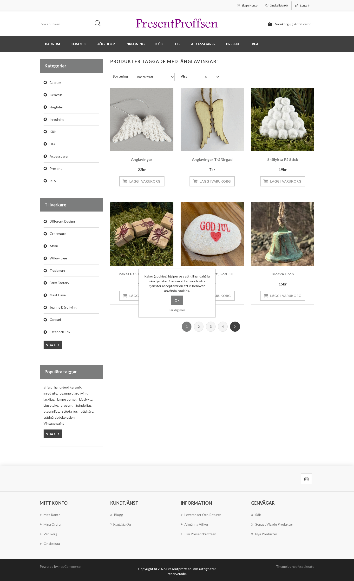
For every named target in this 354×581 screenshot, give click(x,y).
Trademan (57, 270)
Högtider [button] (106, 44)
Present (56, 168)
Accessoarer (59, 156)
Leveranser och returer (202, 515)
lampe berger (67, 399)
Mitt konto (52, 515)
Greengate (58, 233)
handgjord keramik (68, 387)
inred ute (51, 393)
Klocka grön (283, 273)
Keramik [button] (78, 44)
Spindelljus (83, 405)
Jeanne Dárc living (63, 307)
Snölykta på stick (282, 159)
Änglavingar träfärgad (212, 159)
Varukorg (50, 534)
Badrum (55, 82)
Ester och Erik (60, 332)
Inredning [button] (135, 44)
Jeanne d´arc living (74, 393)
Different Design (62, 221)
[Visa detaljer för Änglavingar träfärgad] (212, 119)
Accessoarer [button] (203, 44)
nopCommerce (70, 566)
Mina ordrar (53, 524)
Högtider (56, 107)
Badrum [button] (52, 44)
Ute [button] (177, 44)
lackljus (49, 399)
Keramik (56, 95)
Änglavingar (141, 159)
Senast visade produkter (274, 524)
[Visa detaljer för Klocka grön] (282, 233)
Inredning (57, 119)
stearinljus (52, 411)
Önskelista (52, 543)
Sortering (120, 76)
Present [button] (233, 44)
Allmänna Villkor (196, 524)
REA (255, 44)
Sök (99, 24)
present (67, 405)
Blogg (118, 515)
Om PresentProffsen (200, 534)
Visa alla (52, 345)
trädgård (87, 411)
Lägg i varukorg (144, 181)
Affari (54, 246)
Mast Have (58, 295)
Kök (53, 132)
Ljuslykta (86, 399)
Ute (52, 144)
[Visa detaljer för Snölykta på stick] (282, 119)
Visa (184, 76)
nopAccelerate (303, 566)
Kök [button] (159, 44)
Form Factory (59, 283)
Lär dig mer (177, 310)
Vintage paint (54, 423)
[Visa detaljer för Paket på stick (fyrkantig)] (141, 233)
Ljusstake (51, 405)
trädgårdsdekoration (59, 417)
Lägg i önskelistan (141, 145)
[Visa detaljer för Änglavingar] (141, 119)
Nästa (235, 327)
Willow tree (58, 258)
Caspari (55, 319)
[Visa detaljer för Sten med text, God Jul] (212, 233)
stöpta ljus (70, 411)
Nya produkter (266, 534)
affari (48, 387)
